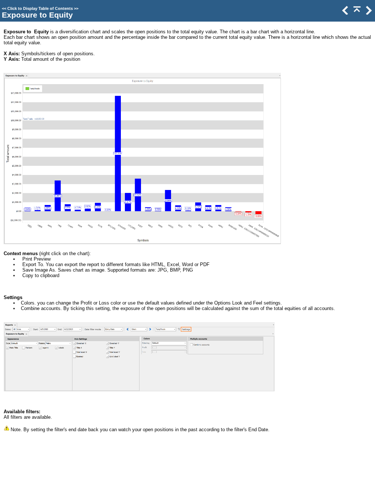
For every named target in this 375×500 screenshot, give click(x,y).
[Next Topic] (368, 13)
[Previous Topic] (344, 13)
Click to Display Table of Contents (40, 8)
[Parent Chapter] (356, 13)
